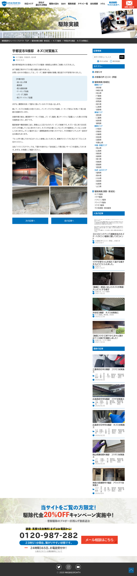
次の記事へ (30, 221)
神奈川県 (99, 90)
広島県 (98, 151)
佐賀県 (98, 184)
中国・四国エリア (101, 145)
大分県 (98, 178)
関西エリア (99, 126)
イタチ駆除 (98, 197)
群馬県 (98, 101)
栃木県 (33, 57)
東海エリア (99, 112)
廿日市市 (109, 431)
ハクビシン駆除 (100, 200)
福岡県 (98, 173)
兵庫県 (98, 134)
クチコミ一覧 (83, 4)
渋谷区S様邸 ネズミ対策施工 (106, 313)
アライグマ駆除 (100, 202)
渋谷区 (111, 314)
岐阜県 (98, 120)
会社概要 (94, 4)
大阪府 (98, 129)
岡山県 (98, 148)
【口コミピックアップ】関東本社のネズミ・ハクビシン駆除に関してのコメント (108, 236)
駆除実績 (72, 4)
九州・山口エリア (101, 170)
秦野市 (105, 489)
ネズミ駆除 (19, 57)
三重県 (98, 118)
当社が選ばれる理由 (41, 4)
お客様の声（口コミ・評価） (106, 77)
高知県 (98, 167)
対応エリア (29, 4)
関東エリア (99, 85)
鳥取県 (98, 153)
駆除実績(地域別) (102, 82)
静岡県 (98, 123)
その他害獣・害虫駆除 (103, 208)
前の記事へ (69, 221)
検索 (122, 57)
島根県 (98, 156)
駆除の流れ (54, 4)
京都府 (98, 131)
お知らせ (98, 72)
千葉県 (98, 96)
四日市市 (104, 376)
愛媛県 (98, 164)
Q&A (63, 4)
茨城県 (98, 98)
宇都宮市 (27, 57)
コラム (102, 4)
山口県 (98, 186)
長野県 (98, 109)
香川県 (98, 159)
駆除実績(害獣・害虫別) (105, 191)
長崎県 (98, 181)
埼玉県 (98, 93)
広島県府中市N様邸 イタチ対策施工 (108, 399)
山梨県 (98, 107)
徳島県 (98, 162)
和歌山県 (99, 142)
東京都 (98, 87)
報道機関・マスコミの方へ (113, 4)
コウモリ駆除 (99, 205)
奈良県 (98, 137)
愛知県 (98, 115)
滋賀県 (98, 140)
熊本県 (98, 175)
